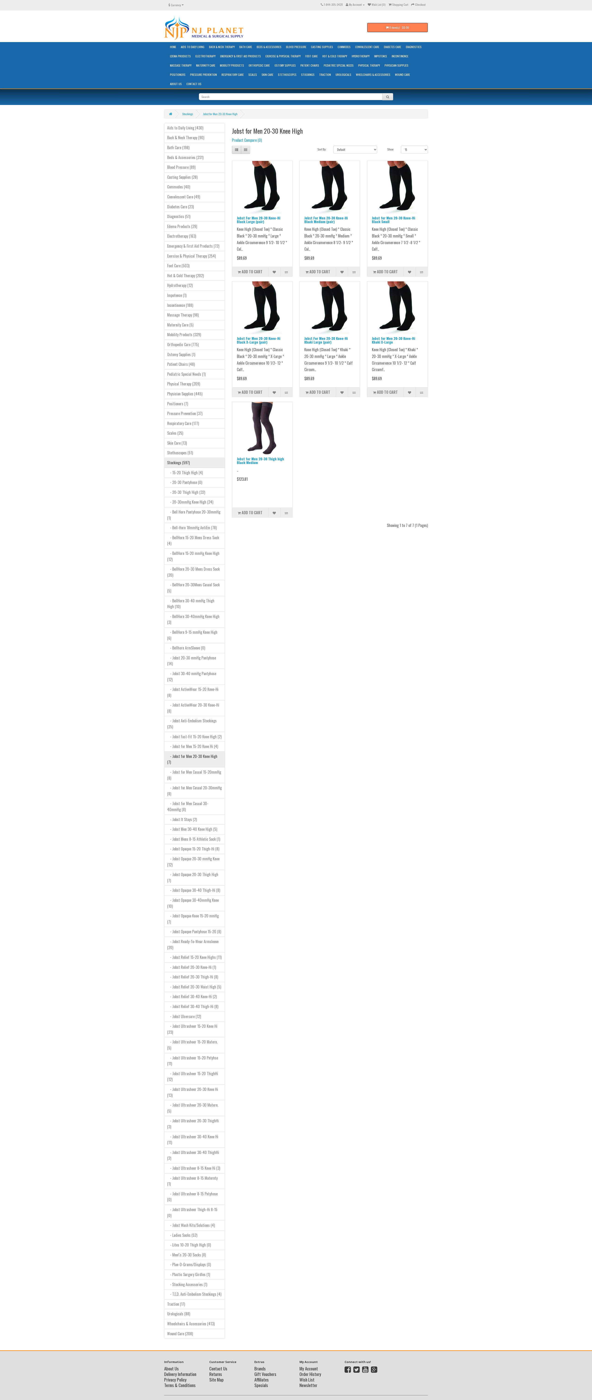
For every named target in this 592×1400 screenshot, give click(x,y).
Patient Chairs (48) (181, 364)
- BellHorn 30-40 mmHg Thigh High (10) (190, 603)
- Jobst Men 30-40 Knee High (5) (192, 829)
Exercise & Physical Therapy (283, 56)
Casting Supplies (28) (182, 177)
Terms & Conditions (180, 1385)
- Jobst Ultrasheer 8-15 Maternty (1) (192, 1181)
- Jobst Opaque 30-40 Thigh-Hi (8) (193, 890)
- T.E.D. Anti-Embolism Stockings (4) (194, 1294)
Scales (252, 75)
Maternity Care (205, 65)
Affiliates (261, 1379)
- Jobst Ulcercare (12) (184, 1016)
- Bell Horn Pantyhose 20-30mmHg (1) (193, 515)
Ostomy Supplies (285, 65)
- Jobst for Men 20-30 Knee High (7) (192, 759)
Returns (215, 1374)
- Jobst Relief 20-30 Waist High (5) (194, 987)
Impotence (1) (176, 295)
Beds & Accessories (269, 47)
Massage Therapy (180, 65)
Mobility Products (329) (184, 334)
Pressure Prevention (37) (184, 413)
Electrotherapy (205, 56)
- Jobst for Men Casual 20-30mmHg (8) (194, 791)
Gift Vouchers (265, 1374)
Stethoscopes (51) (180, 452)
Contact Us (193, 84)
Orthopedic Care (259, 65)
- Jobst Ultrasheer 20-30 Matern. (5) (192, 1108)
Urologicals (343, 75)
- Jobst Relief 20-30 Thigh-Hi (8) (192, 977)
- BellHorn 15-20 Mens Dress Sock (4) (193, 540)
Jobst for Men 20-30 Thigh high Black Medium (260, 460)
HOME (173, 47)
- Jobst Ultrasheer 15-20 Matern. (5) (192, 1045)
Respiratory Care (233, 75)
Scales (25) (175, 433)
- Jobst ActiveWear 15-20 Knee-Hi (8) (193, 692)
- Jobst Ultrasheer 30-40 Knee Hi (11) (192, 1139)
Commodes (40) (178, 187)
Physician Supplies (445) (184, 394)
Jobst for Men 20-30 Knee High (220, 114)
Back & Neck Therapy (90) (185, 137)
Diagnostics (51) (178, 216)
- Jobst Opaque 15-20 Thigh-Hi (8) (193, 849)
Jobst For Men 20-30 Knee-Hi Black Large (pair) (258, 219)
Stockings (307, 75)
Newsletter (308, 1385)
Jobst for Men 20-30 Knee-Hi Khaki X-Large (393, 340)
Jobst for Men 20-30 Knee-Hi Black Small (393, 219)
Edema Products (180, 56)
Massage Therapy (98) (183, 315)
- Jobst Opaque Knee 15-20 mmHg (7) (193, 919)
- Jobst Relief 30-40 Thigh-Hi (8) (192, 1006)
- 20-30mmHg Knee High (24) (190, 502)
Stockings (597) (178, 462)
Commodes (344, 47)
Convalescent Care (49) (183, 197)
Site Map (216, 1379)
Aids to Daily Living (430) (185, 128)
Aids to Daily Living (192, 47)
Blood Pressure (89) (181, 167)
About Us (176, 84)
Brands (260, 1368)
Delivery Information (180, 1374)
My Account (308, 1368)
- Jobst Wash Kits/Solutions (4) (191, 1225)
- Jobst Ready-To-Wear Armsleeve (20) (193, 944)
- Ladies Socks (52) (182, 1235)
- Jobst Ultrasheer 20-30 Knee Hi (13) (192, 1092)
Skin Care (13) (177, 443)
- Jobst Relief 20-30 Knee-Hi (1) (191, 967)
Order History (310, 1374)
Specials (261, 1385)
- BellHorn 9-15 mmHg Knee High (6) (192, 635)
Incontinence (400, 56)
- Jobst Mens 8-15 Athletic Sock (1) (193, 839)
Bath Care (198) (178, 147)
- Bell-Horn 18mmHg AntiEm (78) (192, 527)
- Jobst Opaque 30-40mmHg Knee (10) (193, 903)
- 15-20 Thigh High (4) (185, 472)
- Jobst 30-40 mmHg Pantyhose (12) (191, 676)
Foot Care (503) (178, 265)
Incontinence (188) (180, 305)
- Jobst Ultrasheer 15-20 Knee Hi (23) (192, 1029)
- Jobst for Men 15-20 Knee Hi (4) (192, 746)
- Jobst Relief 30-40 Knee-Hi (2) (192, 996)
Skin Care (267, 75)
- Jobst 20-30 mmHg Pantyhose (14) (191, 661)
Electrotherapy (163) (181, 236)
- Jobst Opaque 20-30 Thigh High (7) (192, 877)
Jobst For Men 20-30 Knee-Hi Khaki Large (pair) (326, 340)
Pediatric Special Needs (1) (186, 374)
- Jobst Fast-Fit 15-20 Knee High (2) (194, 736)
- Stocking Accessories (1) (187, 1284)
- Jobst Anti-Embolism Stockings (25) (192, 723)
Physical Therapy (369, 65)
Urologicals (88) (178, 1314)
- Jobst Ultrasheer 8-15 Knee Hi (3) (193, 1168)
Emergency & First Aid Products (240, 56)
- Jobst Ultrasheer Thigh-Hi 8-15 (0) (192, 1212)
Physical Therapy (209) (183, 384)
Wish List (306, 1379)
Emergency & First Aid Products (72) (193, 246)
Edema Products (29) (182, 226)
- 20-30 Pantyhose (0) (184, 482)
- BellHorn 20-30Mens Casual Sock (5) (193, 588)
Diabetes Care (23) (180, 206)
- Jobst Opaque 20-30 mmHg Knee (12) (193, 862)
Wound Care (402, 75)
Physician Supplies (396, 65)
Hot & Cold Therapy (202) (185, 275)
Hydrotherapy (361, 56)
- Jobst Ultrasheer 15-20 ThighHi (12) (192, 1076)
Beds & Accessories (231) (185, 157)
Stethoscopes (287, 75)
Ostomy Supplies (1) (181, 354)
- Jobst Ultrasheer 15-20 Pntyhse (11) (192, 1061)
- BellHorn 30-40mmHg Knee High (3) (193, 619)
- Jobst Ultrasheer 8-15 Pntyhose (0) (192, 1197)
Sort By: (322, 149)
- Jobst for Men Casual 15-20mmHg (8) (194, 775)
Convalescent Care (367, 47)
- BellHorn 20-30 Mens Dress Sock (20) (193, 572)
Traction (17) (176, 1304)
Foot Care (311, 56)
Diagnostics (414, 47)
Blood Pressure (296, 47)
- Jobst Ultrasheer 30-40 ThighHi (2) (193, 1155)
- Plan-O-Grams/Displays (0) (189, 1264)
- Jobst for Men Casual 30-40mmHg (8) (187, 806)
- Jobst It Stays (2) (182, 819)
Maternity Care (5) (180, 325)
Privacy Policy (175, 1379)
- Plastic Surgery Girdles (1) (188, 1274)
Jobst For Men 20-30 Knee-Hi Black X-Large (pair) (258, 340)
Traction (325, 75)
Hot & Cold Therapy (334, 56)
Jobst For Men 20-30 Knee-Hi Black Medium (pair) (326, 219)
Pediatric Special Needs (339, 65)
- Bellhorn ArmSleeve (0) (186, 648)
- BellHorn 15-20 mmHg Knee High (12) (193, 556)
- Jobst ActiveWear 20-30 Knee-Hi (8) (193, 708)
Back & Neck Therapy (222, 47)
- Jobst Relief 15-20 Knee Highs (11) (194, 957)
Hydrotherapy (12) (180, 285)
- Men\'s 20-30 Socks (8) (186, 1255)
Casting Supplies (322, 47)
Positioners (177, 75)
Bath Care (245, 47)
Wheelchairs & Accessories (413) (191, 1323)
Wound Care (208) (180, 1333)
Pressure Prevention (203, 75)
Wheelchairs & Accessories (373, 75)
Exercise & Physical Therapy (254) (191, 256)
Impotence (380, 56)
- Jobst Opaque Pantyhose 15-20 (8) (194, 931)
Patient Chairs (309, 65)
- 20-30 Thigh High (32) (186, 492)
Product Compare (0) (247, 140)
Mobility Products (232, 65)
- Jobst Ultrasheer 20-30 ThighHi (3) (193, 1123)
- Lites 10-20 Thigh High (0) (189, 1245)
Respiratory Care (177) (183, 423)
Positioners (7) (177, 403)
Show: (390, 149)
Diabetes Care (392, 47)
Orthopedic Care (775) (183, 344)
